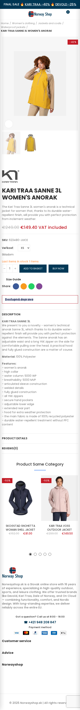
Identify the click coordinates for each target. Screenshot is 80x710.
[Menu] (6, 14)
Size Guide (13, 279)
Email (24, 286)
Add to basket (33, 268)
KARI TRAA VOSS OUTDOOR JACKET (59, 528)
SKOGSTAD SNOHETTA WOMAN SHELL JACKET (20, 528)
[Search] (14, 14)
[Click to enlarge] (9, 124)
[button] (6, 83)
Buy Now (58, 268)
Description (11, 314)
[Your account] (73, 14)
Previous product (69, 162)
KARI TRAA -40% (37, 4)
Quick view (29, 482)
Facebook (16, 286)
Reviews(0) (10, 448)
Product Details (14, 438)
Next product (75, 162)
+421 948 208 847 (42, 622)
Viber (39, 286)
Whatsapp (31, 286)
